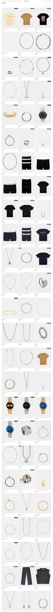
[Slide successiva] (17, 18)
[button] (47, 6)
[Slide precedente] (3, 18)
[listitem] (21, 1)
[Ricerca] (47, 1)
